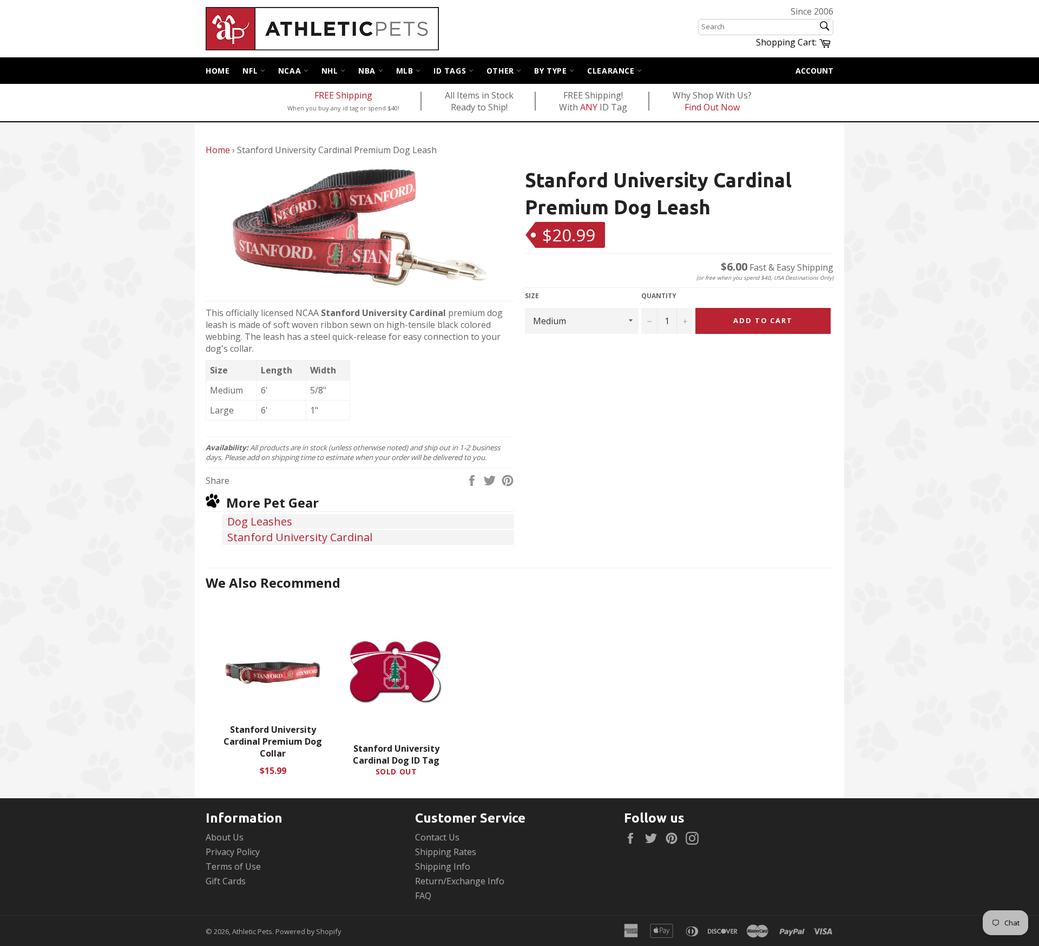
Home (217, 70)
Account (814, 70)
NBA (368, 70)
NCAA (291, 70)
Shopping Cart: (794, 41)
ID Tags (451, 70)
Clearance (612, 70)
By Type (551, 70)
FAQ (423, 896)
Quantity (658, 296)
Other (501, 70)
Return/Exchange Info (459, 881)
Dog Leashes (259, 521)
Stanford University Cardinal (299, 537)
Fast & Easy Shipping (777, 267)
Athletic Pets (252, 931)
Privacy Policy (233, 852)
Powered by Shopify (308, 931)
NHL (330, 70)
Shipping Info (442, 866)
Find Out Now (712, 107)
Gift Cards (226, 881)
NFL (251, 70)
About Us (225, 837)
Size (532, 296)
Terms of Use (233, 866)
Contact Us (437, 837)
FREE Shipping (343, 95)
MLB (406, 70)
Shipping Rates (445, 852)
